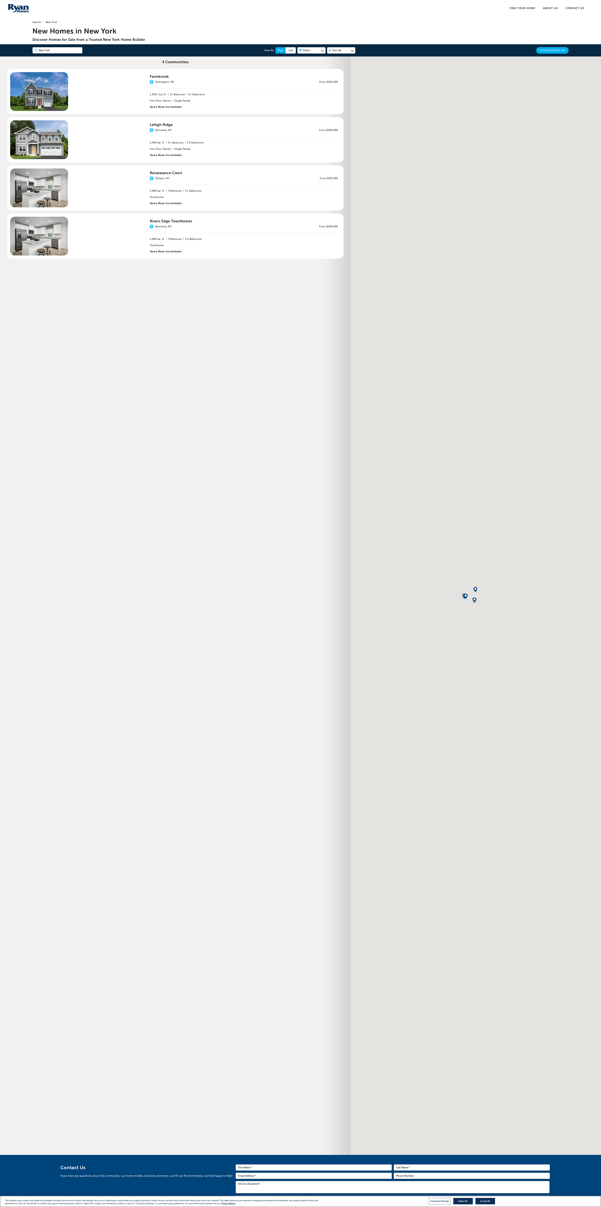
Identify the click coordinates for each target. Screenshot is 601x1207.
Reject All (462, 1201)
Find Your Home (522, 8)
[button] (474, 600)
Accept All (485, 1201)
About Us (550, 8)
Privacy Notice (228, 1203)
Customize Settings (439, 1201)
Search (36, 22)
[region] (300, 1201)
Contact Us (575, 8)
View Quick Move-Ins (552, 50)
